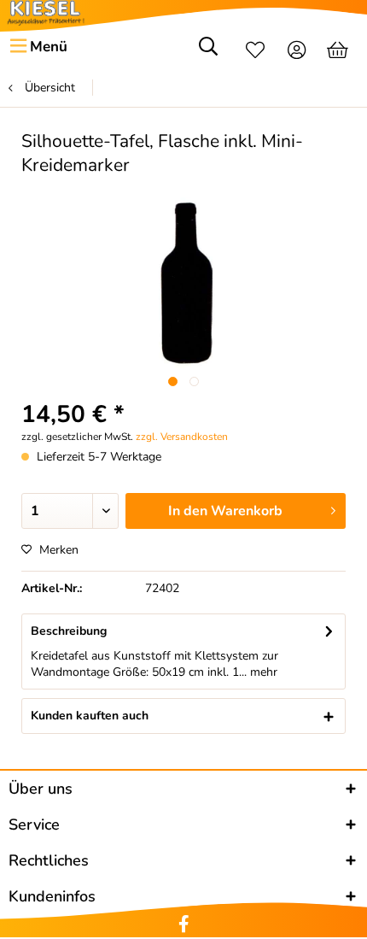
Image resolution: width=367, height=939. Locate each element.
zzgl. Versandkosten (182, 436)
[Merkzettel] (255, 52)
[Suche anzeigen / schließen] (208, 52)
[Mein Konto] (297, 52)
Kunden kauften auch (90, 715)
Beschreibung (69, 631)
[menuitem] (38, 47)
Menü (48, 46)
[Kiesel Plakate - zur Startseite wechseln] (45, 13)
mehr (262, 672)
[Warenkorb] (339, 52)
